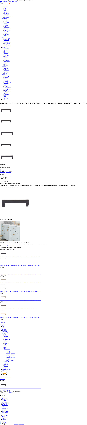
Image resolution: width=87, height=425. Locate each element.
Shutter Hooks (6, 51)
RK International (6, 94)
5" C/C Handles (8, 352)
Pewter (5, 362)
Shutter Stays (6, 54)
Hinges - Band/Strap (7, 27)
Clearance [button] (3, 99)
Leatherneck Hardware (7, 87)
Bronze (5, 340)
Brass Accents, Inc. (6, 76)
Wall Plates (5, 73)
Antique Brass (6, 336)
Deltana (5, 78)
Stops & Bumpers (6, 35)
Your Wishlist (4, 409)
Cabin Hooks (6, 20)
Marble (5, 348)
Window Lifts (6, 56)
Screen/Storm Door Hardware (8, 46)
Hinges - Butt (6, 29)
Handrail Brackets (6, 69)
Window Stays (6, 57)
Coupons (16, 1)
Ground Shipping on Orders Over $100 (7, 1)
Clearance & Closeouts (5, 402)
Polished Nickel (6, 364)
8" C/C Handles (8, 356)
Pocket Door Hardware (7, 45)
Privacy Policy (4, 417)
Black (5, 338)
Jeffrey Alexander (6, 85)
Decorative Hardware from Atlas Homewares (10, 245)
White (5, 368)
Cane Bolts (5, 21)
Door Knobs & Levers (7, 42)
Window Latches (6, 55)
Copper (5, 342)
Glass (5, 344)
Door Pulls (5, 44)
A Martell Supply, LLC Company (19, 424)
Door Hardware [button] (4, 37)
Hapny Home (6, 81)
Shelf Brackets (6, 71)
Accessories (4, 401)
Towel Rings (6, 64)
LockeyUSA (6, 88)
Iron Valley (5, 84)
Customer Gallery (2, 379)
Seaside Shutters (6, 95)
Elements (5, 79)
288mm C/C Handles (9, 359)
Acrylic (5, 334)
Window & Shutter (5, 399)
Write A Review (8, 172)
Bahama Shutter (6, 48)
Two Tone (5, 367)
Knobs (5, 9)
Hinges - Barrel (6, 28)
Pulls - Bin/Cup (6, 12)
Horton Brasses (6, 83)
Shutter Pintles (6, 53)
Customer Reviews (5, 405)
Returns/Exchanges (5, 412)
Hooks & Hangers (6, 60)
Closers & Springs (6, 22)
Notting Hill (5, 92)
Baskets (5, 58)
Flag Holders (6, 67)
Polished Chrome (6, 363)
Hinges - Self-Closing (7, 30)
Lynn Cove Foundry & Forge (8, 89)
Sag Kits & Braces (6, 34)
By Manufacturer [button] (4, 74)
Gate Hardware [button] (4, 18)
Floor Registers (6, 68)
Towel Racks (6, 65)
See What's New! (4, 404)
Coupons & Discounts (5, 403)
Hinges (5, 8)
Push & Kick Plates (7, 43)
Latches (5, 10)
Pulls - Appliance (4, 328)
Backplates (5, 7)
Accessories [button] (4, 66)
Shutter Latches (6, 52)
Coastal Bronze (6, 77)
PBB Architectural (6, 93)
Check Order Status (5, 408)
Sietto (5, 96)
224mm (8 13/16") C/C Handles (10, 357)
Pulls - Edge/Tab (6, 13)
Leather (5, 347)
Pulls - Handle (6, 15)
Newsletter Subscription (5, 411)
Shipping (3, 416)
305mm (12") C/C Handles (10, 360)
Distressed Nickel (6, 343)
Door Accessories (6, 40)
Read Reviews (2, 172)
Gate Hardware (4, 400)
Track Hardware (6, 17)
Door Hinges (6, 41)
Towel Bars (5, 63)
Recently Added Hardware (4, 389)
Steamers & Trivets (6, 72)
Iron (4, 346)
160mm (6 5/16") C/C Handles (10, 354)
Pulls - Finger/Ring (6, 14)
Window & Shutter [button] (5, 47)
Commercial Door (6, 39)
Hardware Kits (6, 24)
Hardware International (7, 82)
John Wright (5, 86)
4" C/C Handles (8, 351)
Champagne (5, 341)
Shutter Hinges (6, 50)
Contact (3, 418)
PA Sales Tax (4, 419)
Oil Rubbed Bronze (7, 349)
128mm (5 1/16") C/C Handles (10, 353)
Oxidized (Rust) (6, 361)
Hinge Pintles (6, 26)
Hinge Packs (6, 25)
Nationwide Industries (7, 91)
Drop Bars (5, 23)
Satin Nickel (6, 366)
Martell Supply (6, 90)
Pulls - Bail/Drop (6, 11)
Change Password (4, 410)
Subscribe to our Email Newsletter (5, 390)
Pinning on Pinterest (5, 415)
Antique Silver (6, 337)
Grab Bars (5, 59)
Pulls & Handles (6, 33)
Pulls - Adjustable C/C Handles (8, 16)
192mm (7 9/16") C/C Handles (10, 355)
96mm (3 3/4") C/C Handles (10, 350)
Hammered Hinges (6, 80)
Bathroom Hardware (5, 398)
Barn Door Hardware (7, 38)
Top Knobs (5, 97)
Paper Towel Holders (7, 61)
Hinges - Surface (6, 31)
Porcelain (5, 365)
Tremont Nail (6, 98)
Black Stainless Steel (7, 339)
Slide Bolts (5, 36)
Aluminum (5, 335)
